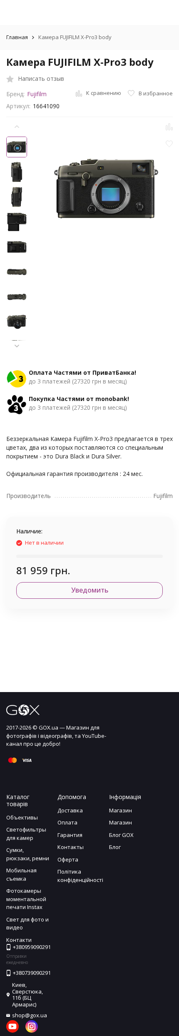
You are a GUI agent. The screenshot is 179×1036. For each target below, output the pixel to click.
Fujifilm (37, 94)
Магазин (120, 810)
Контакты (70, 847)
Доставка (70, 810)
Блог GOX (121, 835)
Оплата (67, 822)
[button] (16, 346)
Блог (115, 847)
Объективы (22, 817)
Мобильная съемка (21, 874)
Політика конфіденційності (80, 876)
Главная (17, 37)
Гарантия (69, 835)
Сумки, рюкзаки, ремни (27, 854)
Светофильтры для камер (26, 834)
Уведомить (89, 590)
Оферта (67, 859)
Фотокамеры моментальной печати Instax (26, 899)
